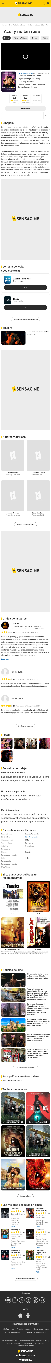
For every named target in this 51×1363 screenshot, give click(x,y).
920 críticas (28, 626)
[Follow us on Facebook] (15, 1300)
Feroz (38, 913)
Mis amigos (36, 95)
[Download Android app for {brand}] (29, 1315)
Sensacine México (33, 1332)
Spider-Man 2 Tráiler (38, 1188)
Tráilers (7, 327)
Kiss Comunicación (31, 837)
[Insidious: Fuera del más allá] (5, 1255)
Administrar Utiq (27, 1343)
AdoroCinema (10, 1332)
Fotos (6, 734)
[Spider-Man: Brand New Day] (30, 1213)
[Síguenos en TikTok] (36, 1300)
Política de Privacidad (13, 1343)
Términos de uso (41, 1341)
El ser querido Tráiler (13, 1155)
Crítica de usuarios (14, 618)
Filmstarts (21, 1329)
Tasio (13, 913)
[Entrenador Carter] (12, 932)
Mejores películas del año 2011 (24, 952)
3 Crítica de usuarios (25, 726)
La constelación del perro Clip (13, 1122)
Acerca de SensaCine (9, 1341)
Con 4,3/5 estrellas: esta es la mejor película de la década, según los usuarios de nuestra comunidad (38, 1037)
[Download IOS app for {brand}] (21, 1315)
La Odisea (15, 1209)
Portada (4, 25)
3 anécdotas (29, 846)
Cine (10, 25)
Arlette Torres (30, 85)
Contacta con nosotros (26, 1341)
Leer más (5, 659)
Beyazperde (38, 1329)
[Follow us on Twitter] (22, 1300)
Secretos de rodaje (14, 768)
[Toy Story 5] (5, 1234)
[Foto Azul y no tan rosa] (7, 743)
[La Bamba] (38, 932)
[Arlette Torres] (12, 455)
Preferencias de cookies (25, 1346)
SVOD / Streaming (10, 271)
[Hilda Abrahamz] (38, 495)
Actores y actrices (14, 436)
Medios (14, 95)
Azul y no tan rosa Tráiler (37, 332)
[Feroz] (38, 896)
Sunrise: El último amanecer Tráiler (13, 1188)
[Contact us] (42, 1300)
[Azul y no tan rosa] (8, 81)
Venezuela (34, 834)
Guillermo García (38, 473)
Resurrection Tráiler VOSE (38, 1122)
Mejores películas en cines (25, 1279)
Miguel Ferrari (33, 79)
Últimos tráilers (25, 1196)
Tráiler (13, 1226)
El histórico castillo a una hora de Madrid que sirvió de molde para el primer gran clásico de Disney (38, 1022)
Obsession (40, 1229)
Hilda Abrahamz (38, 513)
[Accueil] (23, 3)
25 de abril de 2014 (25, 73)
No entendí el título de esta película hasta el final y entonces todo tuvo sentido (37, 976)
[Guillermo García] (38, 455)
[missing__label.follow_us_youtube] (8, 1300)
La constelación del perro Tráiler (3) (38, 1155)
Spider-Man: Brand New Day (41, 1210)
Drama (38, 76)
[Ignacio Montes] (12, 495)
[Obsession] (30, 1234)
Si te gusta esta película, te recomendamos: (19, 876)
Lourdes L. (17, 623)
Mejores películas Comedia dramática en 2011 (31, 954)
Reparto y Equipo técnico (25, 524)
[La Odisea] (5, 1213)
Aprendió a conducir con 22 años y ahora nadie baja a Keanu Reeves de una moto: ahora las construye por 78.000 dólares (38, 1053)
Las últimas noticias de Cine (25, 1068)
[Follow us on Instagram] (29, 1300)
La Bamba (38, 950)
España (28, 834)
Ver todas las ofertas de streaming (25, 319)
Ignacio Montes (30, 87)
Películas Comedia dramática (35, 25)
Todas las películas (19, 25)
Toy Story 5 (15, 1229)
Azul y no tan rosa (12, 1080)
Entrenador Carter (12, 950)
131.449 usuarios (17, 626)
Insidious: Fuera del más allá (17, 1251)
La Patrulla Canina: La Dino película (42, 1252)
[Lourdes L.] (5, 625)
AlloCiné (6, 1329)
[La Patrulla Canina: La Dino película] (30, 1255)
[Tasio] (12, 896)
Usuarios (25, 95)
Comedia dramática (27, 76)
